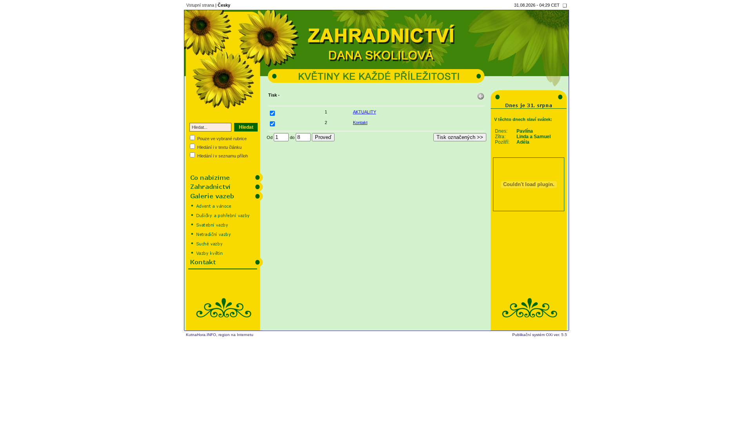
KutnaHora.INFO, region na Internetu (219, 335)
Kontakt (360, 122)
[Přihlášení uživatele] (565, 5)
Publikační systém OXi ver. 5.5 (539, 335)
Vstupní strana (200, 5)
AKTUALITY (364, 112)
